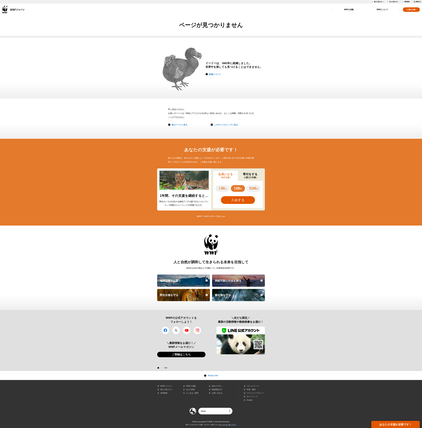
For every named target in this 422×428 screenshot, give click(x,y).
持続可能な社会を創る (239, 282)
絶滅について (215, 74)
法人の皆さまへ (393, 1)
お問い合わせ (217, 393)
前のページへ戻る (179, 125)
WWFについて (382, 9)
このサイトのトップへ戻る (226, 125)
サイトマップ (252, 396)
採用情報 (163, 393)
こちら (223, 216)
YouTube (186, 330)
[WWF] (158, 368)
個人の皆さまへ (378, 1)
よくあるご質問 (192, 393)
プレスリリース (253, 386)
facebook (165, 330)
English (250, 400)
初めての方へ (217, 386)
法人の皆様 (190, 389)
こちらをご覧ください (228, 425)
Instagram (197, 330)
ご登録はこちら (181, 354)
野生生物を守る (184, 297)
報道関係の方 (217, 389)
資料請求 (407, 1)
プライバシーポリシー (255, 393)
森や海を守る (239, 297)
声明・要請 (251, 389)
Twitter (176, 330)
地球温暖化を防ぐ (184, 282)
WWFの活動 (349, 9)
